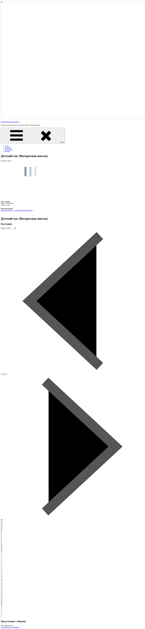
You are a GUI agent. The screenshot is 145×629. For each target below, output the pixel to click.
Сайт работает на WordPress (10, 627)
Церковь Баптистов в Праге (10, 122)
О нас (7, 146)
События (8, 147)
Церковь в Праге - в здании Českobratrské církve (17, 210)
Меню (62, 142)
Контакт (7, 151)
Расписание (9, 149)
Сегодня (3, 374)
